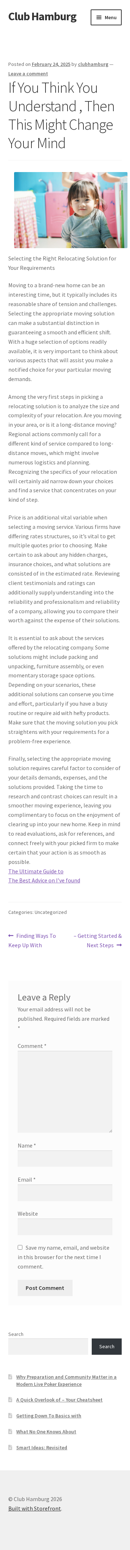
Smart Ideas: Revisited (41, 1447)
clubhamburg (93, 64)
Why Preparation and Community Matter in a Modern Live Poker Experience (66, 1380)
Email (27, 1179)
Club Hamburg (42, 16)
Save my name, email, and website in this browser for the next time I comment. (63, 1257)
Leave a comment (28, 73)
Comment (32, 1045)
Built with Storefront (34, 1508)
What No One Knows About (46, 1431)
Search (15, 1334)
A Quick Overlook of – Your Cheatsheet (59, 1399)
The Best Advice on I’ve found (44, 880)
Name (27, 1145)
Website (28, 1213)
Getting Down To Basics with (48, 1415)
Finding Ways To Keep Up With (32, 940)
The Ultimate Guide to (36, 871)
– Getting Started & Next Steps (97, 940)
